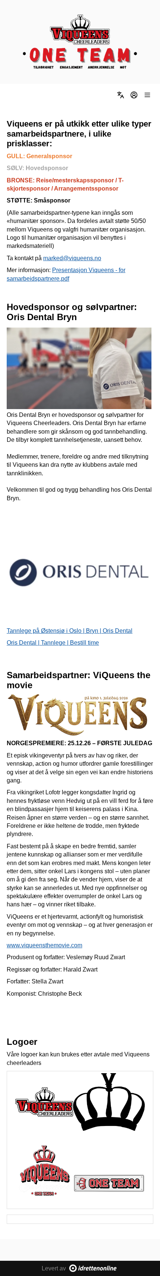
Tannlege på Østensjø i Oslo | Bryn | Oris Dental (69, 631)
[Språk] (120, 95)
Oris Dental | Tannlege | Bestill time (53, 642)
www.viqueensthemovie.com (44, 945)
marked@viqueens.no (72, 258)
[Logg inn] (134, 95)
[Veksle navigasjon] (147, 95)
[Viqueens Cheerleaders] (80, 42)
